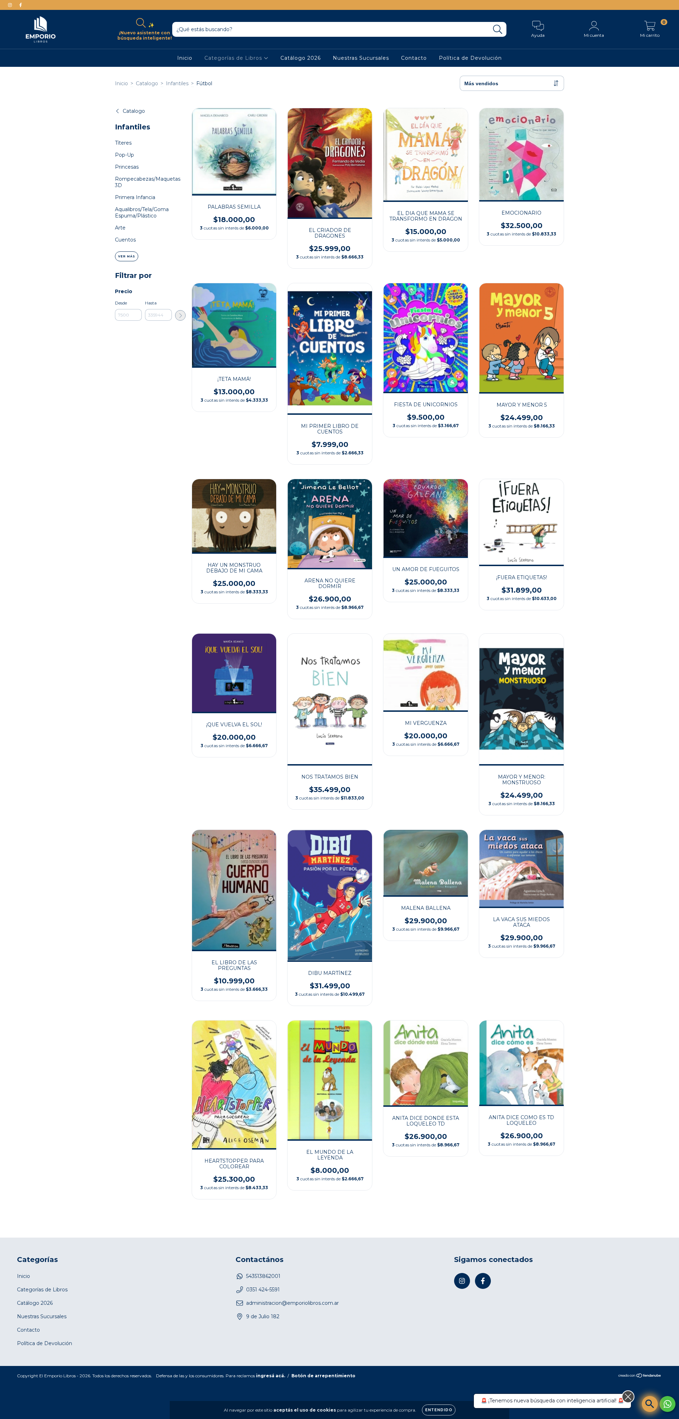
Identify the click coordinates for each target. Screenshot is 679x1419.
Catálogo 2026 (300, 58)
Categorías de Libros (234, 58)
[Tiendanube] (640, 1376)
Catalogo (147, 83)
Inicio (184, 58)
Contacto (414, 58)
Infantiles (177, 83)
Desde (121, 303)
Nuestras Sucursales (361, 58)
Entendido (438, 1410)
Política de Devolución (470, 58)
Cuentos (125, 240)
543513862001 (263, 1276)
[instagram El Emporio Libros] (10, 5)
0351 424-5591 (263, 1289)
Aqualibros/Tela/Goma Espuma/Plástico (142, 212)
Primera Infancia (135, 197)
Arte (120, 228)
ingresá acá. (270, 1375)
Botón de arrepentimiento (323, 1375)
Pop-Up (124, 155)
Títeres (123, 143)
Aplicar (180, 315)
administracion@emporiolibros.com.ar (292, 1303)
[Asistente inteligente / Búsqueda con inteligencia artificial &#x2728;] (650, 1404)
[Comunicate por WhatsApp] (667, 1404)
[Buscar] (497, 29)
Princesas (127, 167)
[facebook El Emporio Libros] (20, 5)
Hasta (151, 303)
